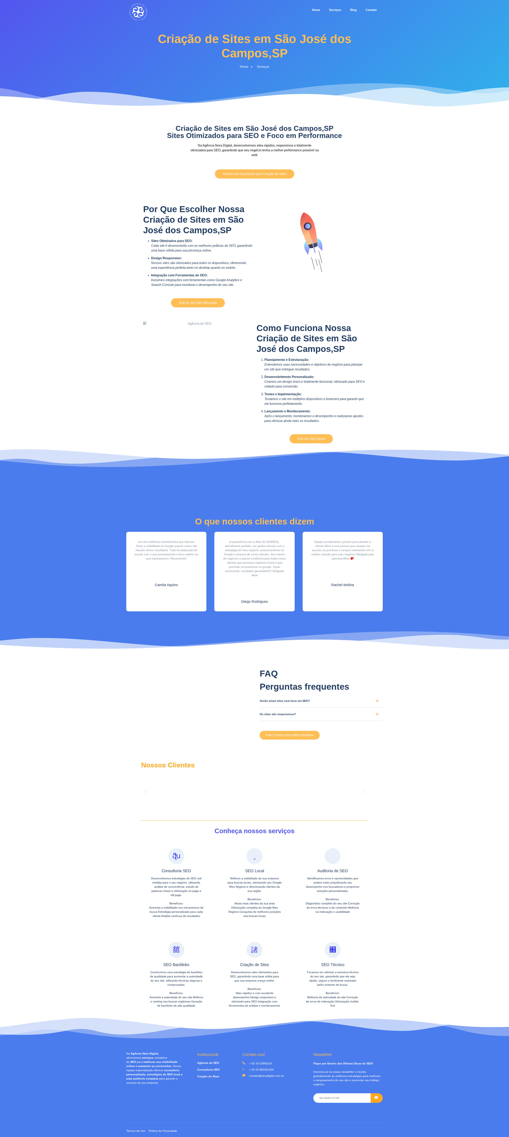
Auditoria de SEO (332, 871)
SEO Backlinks (176, 964)
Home (316, 10)
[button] (321, 702)
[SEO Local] (254, 856)
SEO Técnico (332, 964)
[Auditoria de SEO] (333, 856)
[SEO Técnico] (333, 950)
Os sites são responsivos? (278, 714)
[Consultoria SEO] (176, 856)
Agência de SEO (208, 1062)
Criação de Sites (254, 964)
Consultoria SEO (176, 871)
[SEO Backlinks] (176, 950)
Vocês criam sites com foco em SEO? (285, 700)
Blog (353, 10)
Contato (371, 10)
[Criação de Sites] (254, 950)
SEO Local (254, 871)
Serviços (335, 10)
